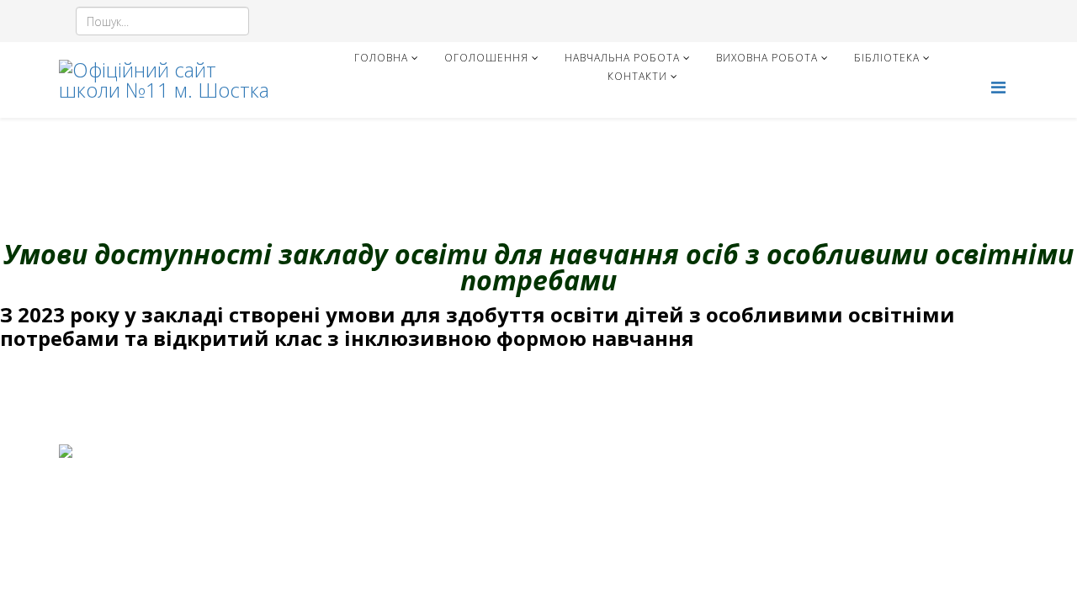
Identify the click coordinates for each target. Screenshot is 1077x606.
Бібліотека (887, 57)
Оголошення (486, 57)
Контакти (637, 76)
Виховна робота (767, 57)
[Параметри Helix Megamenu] (998, 87)
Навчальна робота (622, 57)
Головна (381, 57)
